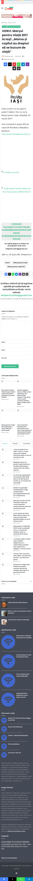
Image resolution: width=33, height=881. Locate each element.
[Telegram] (23, 64)
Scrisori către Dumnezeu (15, 727)
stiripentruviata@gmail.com (16, 295)
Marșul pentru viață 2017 (16, 267)
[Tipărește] (19, 68)
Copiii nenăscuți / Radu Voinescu (17, 602)
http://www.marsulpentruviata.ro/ (15, 134)
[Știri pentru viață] (9, 8)
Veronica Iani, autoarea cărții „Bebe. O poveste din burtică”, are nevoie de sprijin (22, 556)
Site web (4, 358)
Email (3, 350)
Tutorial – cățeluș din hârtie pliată (18, 735)
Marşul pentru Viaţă (14, 26)
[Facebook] (5, 64)
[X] (10, 64)
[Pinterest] (14, 64)
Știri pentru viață (8, 56)
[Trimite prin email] (14, 68)
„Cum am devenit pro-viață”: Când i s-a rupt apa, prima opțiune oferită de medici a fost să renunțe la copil (22, 453)
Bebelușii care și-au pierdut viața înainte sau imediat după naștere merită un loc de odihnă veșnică (21, 466)
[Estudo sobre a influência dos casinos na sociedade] (8, 648)
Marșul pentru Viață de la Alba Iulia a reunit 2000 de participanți (8, 427)
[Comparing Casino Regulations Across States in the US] (8, 706)
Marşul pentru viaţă (20, 263)
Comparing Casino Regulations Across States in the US (22, 695)
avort (14, 22)
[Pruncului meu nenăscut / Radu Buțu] (4, 624)
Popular (15, 443)
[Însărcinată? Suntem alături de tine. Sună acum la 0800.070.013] (16, 199)
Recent (5, 443)
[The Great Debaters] (4, 748)
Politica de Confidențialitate (9, 858)
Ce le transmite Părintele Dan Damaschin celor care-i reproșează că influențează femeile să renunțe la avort (24, 429)
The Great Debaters (14, 744)
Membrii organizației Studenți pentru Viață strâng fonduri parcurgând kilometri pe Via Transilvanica (21, 492)
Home (5, 22)
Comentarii (26, 443)
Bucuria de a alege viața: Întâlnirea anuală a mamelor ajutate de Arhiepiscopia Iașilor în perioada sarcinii (21, 568)
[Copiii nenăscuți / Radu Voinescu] (4, 607)
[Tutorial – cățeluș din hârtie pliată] (4, 740)
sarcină (10, 22)
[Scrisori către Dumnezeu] (4, 731)
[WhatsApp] (19, 64)
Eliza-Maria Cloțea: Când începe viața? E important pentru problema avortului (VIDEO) (8, 393)
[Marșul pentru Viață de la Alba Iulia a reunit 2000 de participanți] (8, 416)
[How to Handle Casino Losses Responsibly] (8, 687)
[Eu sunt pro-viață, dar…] (4, 757)
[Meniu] (2, 9)
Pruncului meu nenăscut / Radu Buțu (18, 619)
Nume (3, 342)
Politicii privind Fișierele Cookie (16, 831)
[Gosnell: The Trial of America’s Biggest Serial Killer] (4, 722)
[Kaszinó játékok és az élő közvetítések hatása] (8, 668)
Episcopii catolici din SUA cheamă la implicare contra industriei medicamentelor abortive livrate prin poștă (22, 504)
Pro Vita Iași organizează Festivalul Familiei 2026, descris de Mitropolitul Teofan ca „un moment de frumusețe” (22, 479)
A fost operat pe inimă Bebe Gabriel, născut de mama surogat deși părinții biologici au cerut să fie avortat (21, 517)
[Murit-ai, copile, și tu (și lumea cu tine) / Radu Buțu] (4, 615)
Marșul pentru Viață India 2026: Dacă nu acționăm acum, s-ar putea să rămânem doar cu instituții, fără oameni (21, 530)
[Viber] (27, 64)
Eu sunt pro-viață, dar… (15, 752)
